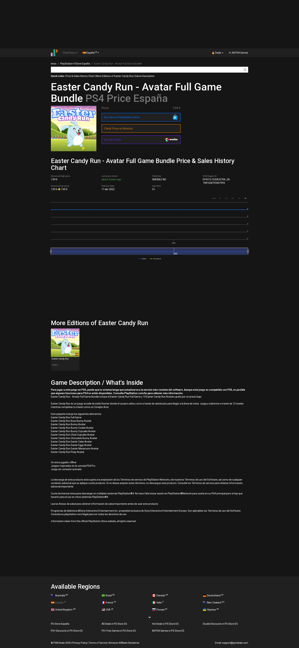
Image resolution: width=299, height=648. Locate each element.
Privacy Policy (79, 642)
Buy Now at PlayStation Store (121, 117)
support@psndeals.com (235, 642)
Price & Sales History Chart (79, 76)
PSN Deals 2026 (62, 642)
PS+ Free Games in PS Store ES (119, 630)
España (91, 52)
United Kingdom (65, 609)
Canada (162, 595)
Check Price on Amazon (118, 128)
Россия (161, 609)
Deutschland (215, 595)
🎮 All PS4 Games (238, 52)
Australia (61, 595)
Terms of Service (98, 642)
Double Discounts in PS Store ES (220, 623)
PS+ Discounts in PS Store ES (67, 630)
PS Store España (60, 623)
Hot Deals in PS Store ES (165, 623)
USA (109, 609)
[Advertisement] (149, 24)
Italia (160, 602)
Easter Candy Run (60, 359)
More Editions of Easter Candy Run (115, 76)
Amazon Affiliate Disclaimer (124, 642)
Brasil (110, 595)
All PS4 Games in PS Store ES (168, 630)
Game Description (145, 76)
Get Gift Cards (112, 139)
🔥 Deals (217, 52)
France (111, 602)
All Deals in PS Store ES (114, 623)
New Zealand (215, 602)
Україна (213, 609)
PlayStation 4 (70, 52)
